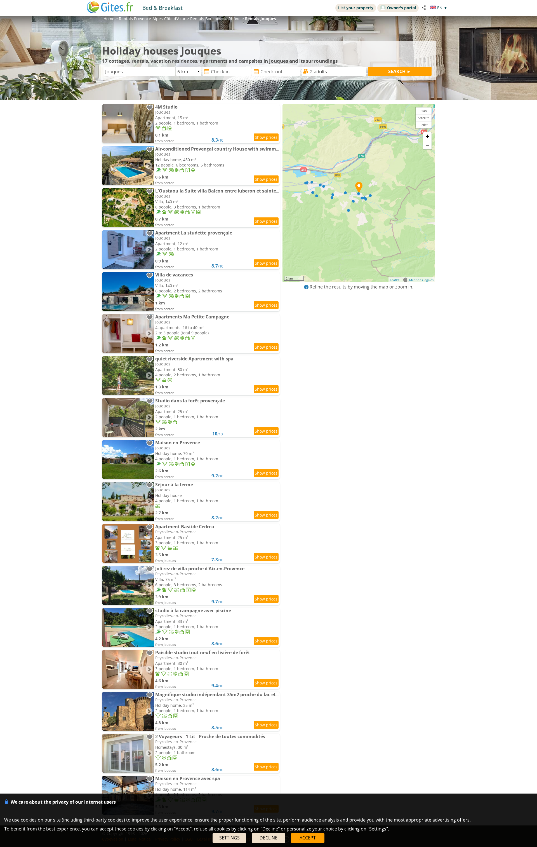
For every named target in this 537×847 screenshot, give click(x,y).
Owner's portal (401, 7)
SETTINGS (229, 838)
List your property (355, 7)
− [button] (427, 145)
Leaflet (394, 280)
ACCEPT (308, 838)
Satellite (423, 118)
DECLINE (268, 838)
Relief (424, 125)
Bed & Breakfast (162, 7)
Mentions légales (421, 280)
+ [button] (427, 136)
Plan (423, 111)
